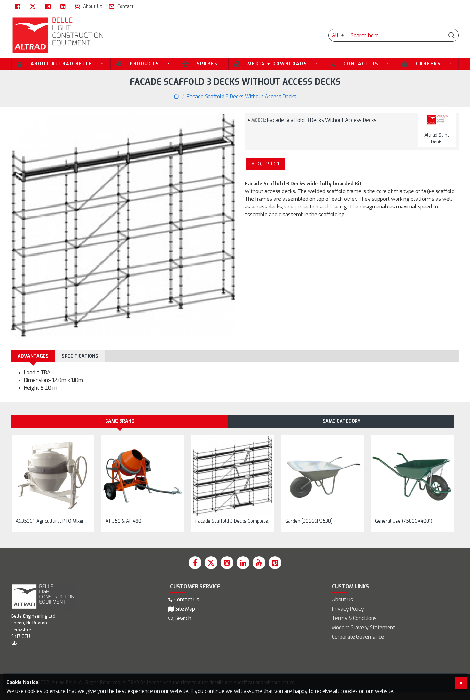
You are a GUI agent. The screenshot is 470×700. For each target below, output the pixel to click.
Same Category (341, 421)
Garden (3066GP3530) (309, 521)
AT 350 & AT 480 (123, 521)
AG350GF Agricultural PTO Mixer (50, 521)
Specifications (80, 356)
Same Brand (120, 421)
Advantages (33, 356)
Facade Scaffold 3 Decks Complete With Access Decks (233, 521)
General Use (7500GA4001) (403, 521)
